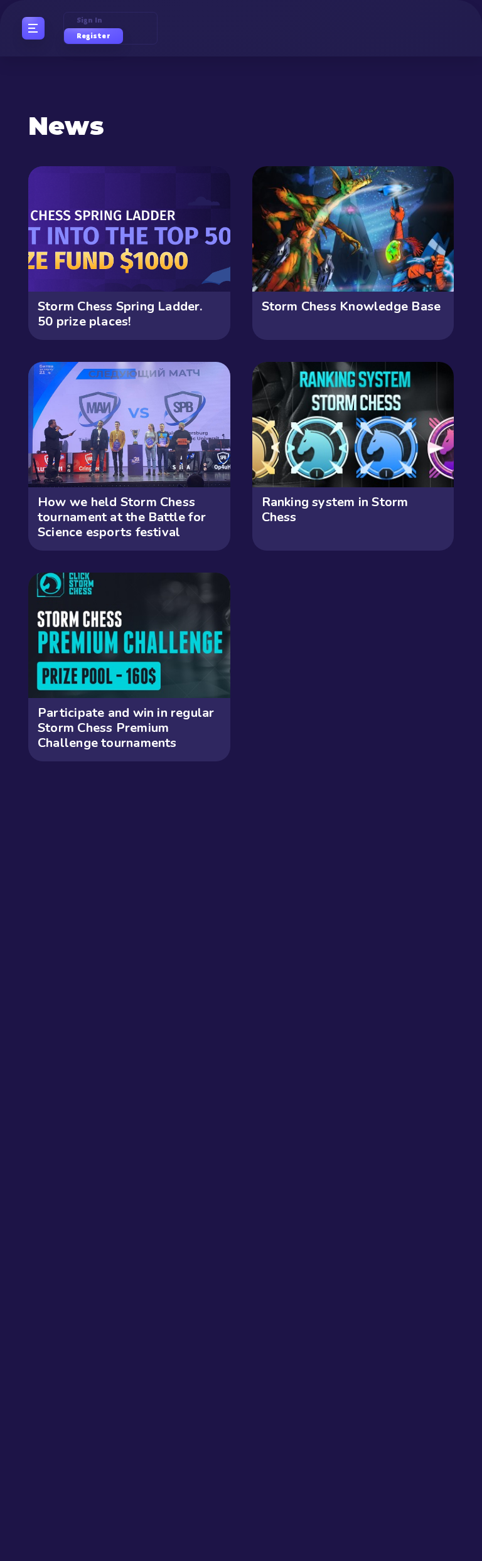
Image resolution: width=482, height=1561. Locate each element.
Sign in (90, 20)
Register (93, 35)
